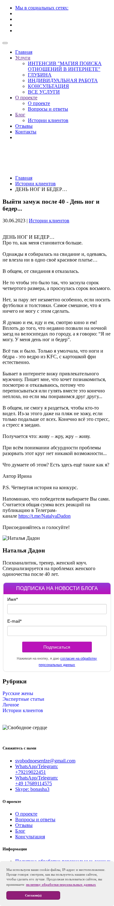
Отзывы (24, 126)
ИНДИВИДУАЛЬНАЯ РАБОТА (63, 80)
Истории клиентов (48, 120)
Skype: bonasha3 (32, 789)
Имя (12, 599)
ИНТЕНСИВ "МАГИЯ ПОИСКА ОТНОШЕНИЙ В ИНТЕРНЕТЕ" (65, 66)
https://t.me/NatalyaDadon (44, 516)
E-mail (14, 621)
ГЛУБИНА (40, 74)
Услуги (22, 57)
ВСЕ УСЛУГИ (44, 92)
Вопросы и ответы (48, 109)
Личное (11, 704)
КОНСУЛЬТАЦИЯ (48, 86)
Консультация (30, 836)
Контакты (25, 131)
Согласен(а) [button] (33, 895)
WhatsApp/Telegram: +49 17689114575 (36, 780)
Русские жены (18, 693)
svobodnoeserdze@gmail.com (45, 760)
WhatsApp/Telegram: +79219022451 (36, 769)
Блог (20, 114)
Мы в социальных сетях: (41, 7)
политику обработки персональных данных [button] (61, 884)
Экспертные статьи (23, 699)
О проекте (26, 97)
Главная (23, 52)
